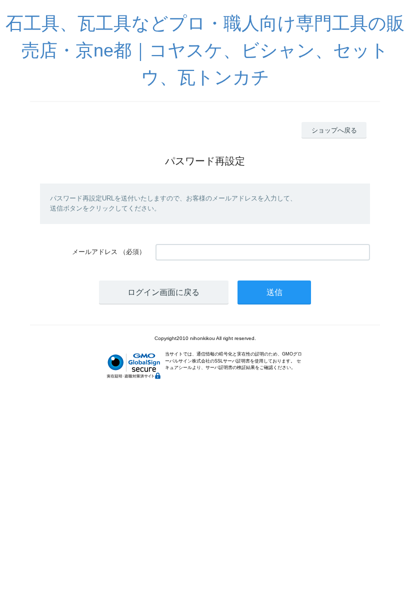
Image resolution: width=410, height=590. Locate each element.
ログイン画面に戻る (164, 292)
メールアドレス (95, 252)
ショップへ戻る (334, 130)
